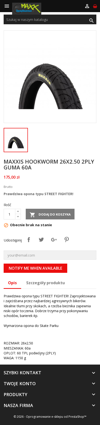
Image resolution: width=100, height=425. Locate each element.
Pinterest (66, 239)
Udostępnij (28, 239)
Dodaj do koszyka (50, 215)
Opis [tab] (12, 282)
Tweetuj (41, 239)
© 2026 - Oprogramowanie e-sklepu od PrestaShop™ (50, 417)
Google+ (54, 239)
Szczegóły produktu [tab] (45, 282)
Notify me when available (35, 268)
